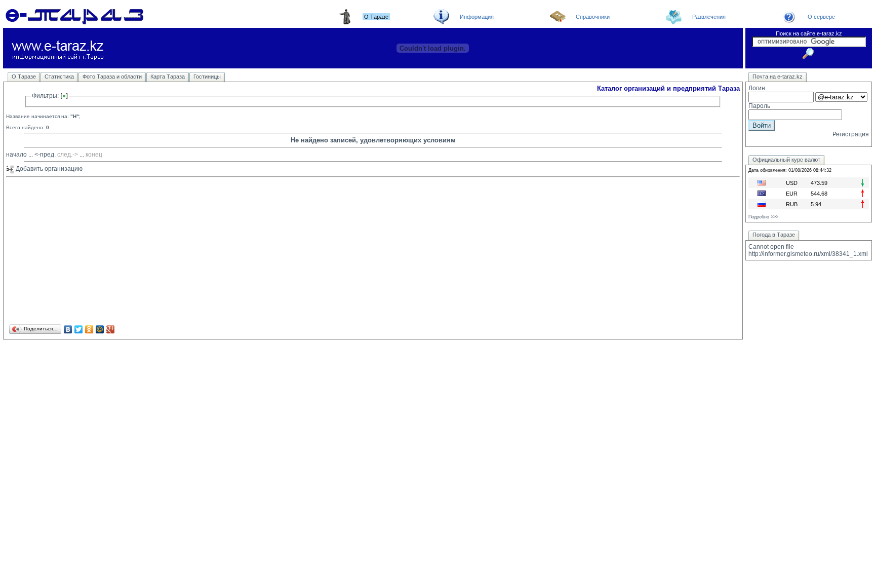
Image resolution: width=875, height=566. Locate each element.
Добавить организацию (48, 168)
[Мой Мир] (100, 329)
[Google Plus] (110, 329)
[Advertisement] (310, 251)
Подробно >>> (763, 216)
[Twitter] (78, 329)
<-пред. (45, 154)
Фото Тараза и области (112, 76)
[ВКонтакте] (68, 329)
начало (16, 154)
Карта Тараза (167, 76)
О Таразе (24, 76)
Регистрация (850, 134)
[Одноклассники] (89, 329)
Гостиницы (207, 76)
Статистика (59, 76)
